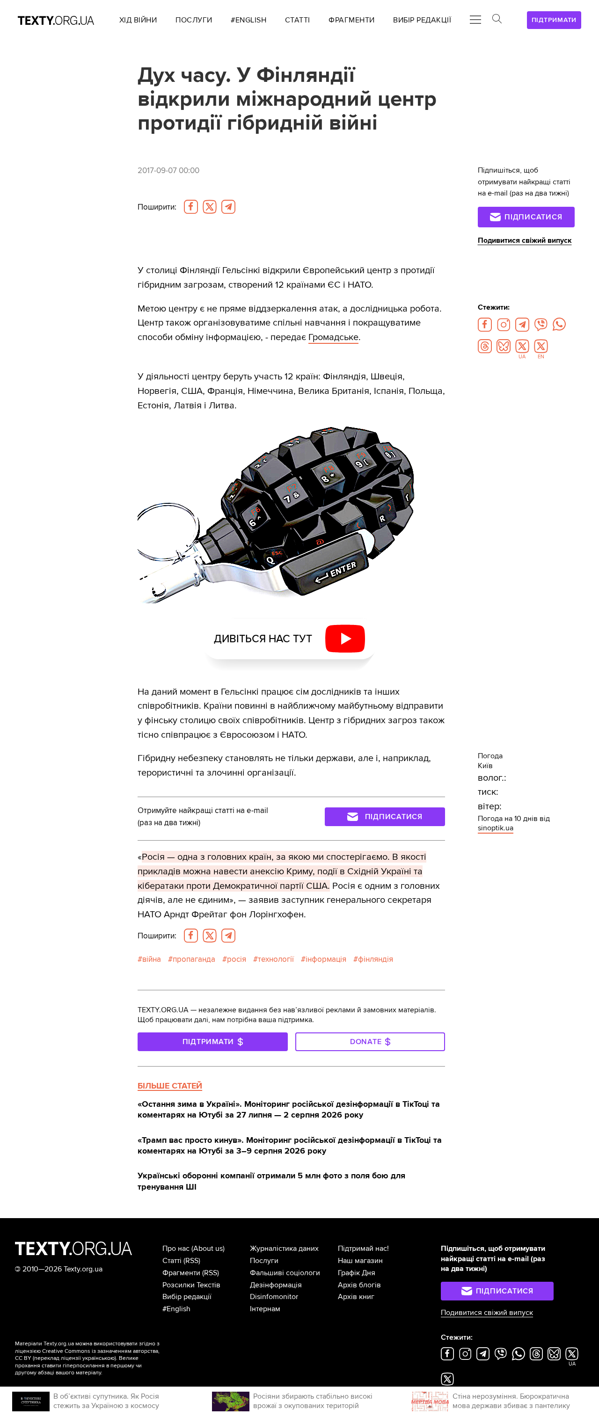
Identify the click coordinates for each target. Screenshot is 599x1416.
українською (98, 1358)
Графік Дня (356, 1273)
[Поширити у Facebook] (191, 207)
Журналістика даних (284, 1248)
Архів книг (356, 1296)
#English (176, 1309)
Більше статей (170, 1086)
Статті (172, 1260)
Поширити (157, 207)
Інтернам (265, 1309)
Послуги (264, 1260)
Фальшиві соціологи (285, 1273)
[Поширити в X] (210, 207)
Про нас (176, 1248)
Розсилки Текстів (191, 1285)
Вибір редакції (187, 1296)
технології (276, 959)
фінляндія (375, 959)
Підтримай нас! (363, 1248)
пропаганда (194, 959)
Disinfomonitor (274, 1296)
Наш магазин (360, 1260)
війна (151, 959)
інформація (326, 959)
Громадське (333, 337)
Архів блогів (359, 1285)
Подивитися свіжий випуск (525, 240)
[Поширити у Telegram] (228, 207)
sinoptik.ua (495, 828)
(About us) (208, 1248)
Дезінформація (276, 1285)
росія (236, 959)
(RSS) (191, 1260)
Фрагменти (181, 1273)
